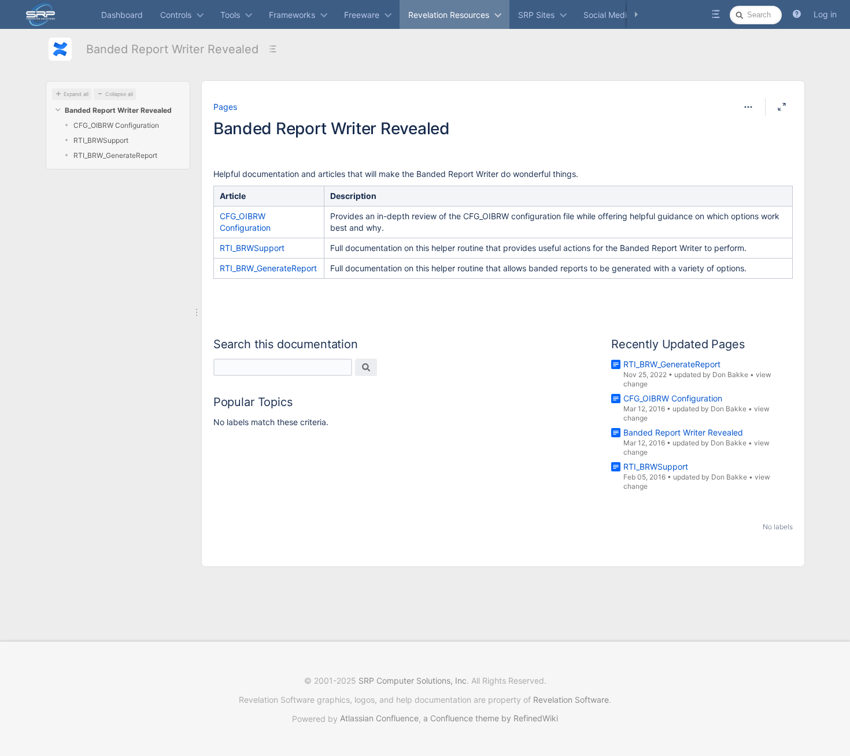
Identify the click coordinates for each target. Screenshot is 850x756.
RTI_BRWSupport (100, 140)
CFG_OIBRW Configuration (116, 125)
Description (353, 196)
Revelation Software (571, 700)
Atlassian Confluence (379, 718)
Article (233, 196)
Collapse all (119, 94)
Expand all (76, 94)
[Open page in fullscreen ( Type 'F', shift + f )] (781, 107)
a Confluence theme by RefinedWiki (490, 718)
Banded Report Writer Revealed (172, 49)
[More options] (748, 107)
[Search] (366, 367)
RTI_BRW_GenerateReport (115, 155)
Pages (225, 107)
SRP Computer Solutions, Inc (413, 680)
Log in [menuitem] (825, 14)
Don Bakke (730, 374)
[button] (797, 14)
